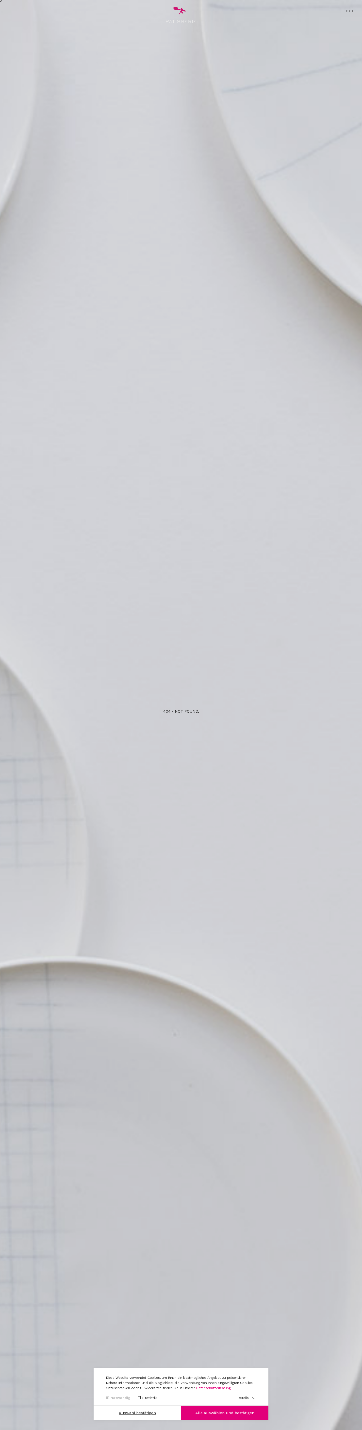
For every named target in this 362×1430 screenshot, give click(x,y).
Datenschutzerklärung (213, 1388)
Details (243, 1398)
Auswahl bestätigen (137, 1413)
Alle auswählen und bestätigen (224, 1413)
